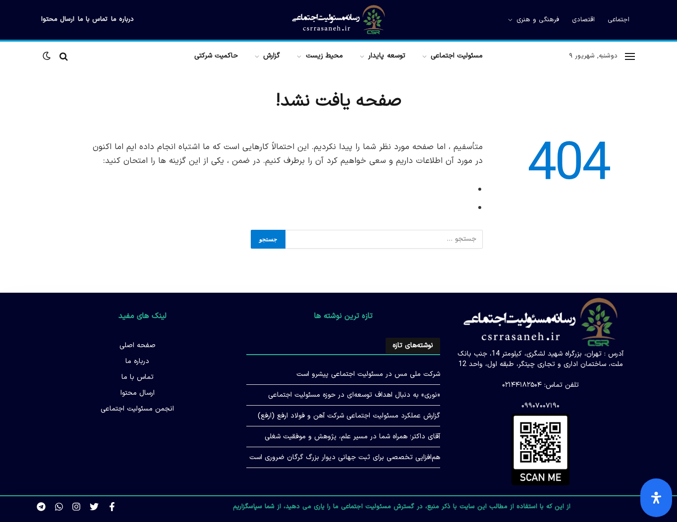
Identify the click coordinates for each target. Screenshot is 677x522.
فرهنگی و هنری (537, 20)
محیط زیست (324, 56)
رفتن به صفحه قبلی (435, 189)
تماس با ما (93, 19)
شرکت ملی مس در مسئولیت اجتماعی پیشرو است (368, 374)
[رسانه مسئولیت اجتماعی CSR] (338, 20)
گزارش (271, 56)
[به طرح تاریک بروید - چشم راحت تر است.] (47, 56)
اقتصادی (583, 20)
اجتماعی (618, 20)
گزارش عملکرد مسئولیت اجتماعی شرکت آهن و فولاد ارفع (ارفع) (349, 416)
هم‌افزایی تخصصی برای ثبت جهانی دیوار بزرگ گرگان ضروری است (344, 457)
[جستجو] (63, 56)
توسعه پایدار (386, 56)
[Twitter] (94, 506)
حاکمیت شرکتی (216, 56)
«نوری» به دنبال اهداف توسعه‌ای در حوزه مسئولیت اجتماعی (354, 395)
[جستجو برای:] (383, 239)
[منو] (630, 56)
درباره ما (122, 19)
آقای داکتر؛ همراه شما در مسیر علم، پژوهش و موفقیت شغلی (352, 436)
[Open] (656, 497)
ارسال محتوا (57, 19)
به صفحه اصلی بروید (432, 208)
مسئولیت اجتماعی (457, 56)
